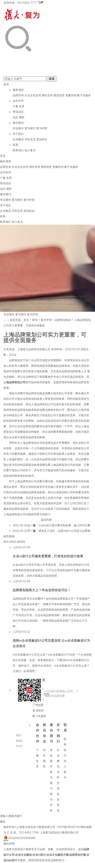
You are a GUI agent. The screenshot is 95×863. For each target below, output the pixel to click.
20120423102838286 (22, 838)
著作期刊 (18, 122)
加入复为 (30, 150)
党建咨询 (70, 95)
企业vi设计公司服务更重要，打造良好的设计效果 (48, 556)
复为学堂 (41, 128)
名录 (21, 106)
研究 (35, 320)
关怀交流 (30, 139)
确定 (3, 821)
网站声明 (9, 843)
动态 (15, 117)
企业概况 (18, 139)
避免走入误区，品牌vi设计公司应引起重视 (64, 530)
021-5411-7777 (27, 2)
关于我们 (18, 133)
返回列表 (46, 519)
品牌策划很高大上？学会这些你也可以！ (42, 590)
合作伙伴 (18, 100)
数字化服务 (84, 95)
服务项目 (18, 89)
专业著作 (18, 128)
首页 (6, 84)
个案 (15, 106)
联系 (15, 144)
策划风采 (41, 139)
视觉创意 (59, 95)
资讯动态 (18, 111)
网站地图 (86, 827)
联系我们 (18, 150)
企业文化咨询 (32, 95)
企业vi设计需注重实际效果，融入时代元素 (64, 525)
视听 (21, 117)
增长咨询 (47, 95)
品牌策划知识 (63, 320)
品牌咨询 (18, 95)
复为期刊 (30, 128)
